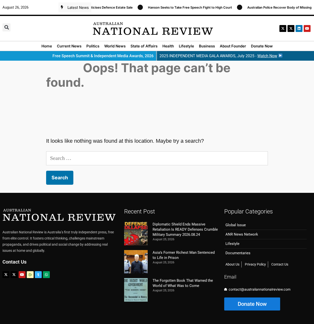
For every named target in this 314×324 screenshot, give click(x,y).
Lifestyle (186, 46)
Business (207, 46)
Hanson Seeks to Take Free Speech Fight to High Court (187, 7)
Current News (69, 46)
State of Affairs (144, 46)
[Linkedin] (299, 28)
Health (168, 46)
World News (115, 46)
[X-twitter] (282, 28)
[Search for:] (157, 158)
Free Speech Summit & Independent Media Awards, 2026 (103, 56)
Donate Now (262, 46)
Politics (92, 46)
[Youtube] (22, 274)
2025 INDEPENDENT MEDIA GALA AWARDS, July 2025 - (218, 56)
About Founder (233, 46)
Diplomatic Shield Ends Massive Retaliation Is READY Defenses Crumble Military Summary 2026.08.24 (185, 229)
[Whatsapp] (46, 274)
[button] (6, 27)
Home (46, 46)
